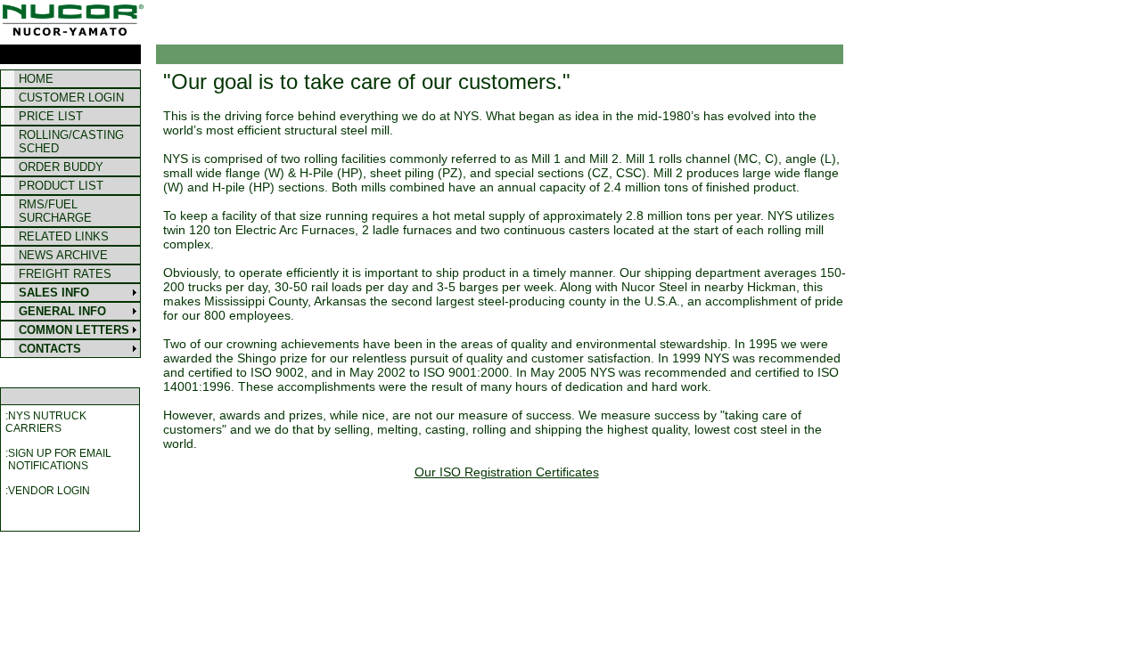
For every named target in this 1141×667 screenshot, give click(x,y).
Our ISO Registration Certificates (507, 472)
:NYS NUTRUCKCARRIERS (45, 422)
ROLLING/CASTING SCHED (71, 141)
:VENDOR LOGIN (47, 490)
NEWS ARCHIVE (63, 255)
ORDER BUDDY (61, 167)
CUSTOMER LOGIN (71, 97)
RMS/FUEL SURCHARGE (55, 211)
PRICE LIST (51, 116)
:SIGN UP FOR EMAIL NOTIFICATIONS (58, 459)
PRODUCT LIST (61, 185)
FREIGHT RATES (65, 274)
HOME (36, 78)
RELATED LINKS (64, 236)
